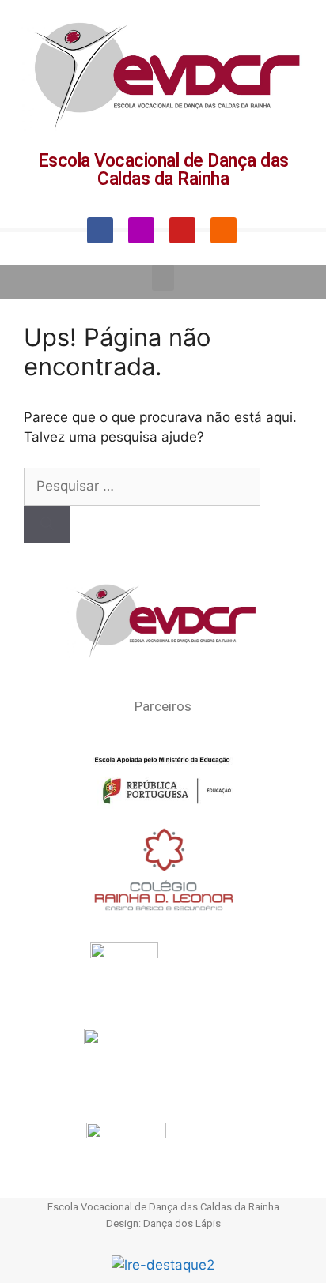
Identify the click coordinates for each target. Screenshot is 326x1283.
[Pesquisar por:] (142, 486)
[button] (163, 278)
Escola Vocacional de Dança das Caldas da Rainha (163, 170)
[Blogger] (223, 230)
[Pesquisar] (47, 525)
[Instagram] (141, 230)
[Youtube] (182, 230)
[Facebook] (100, 230)
